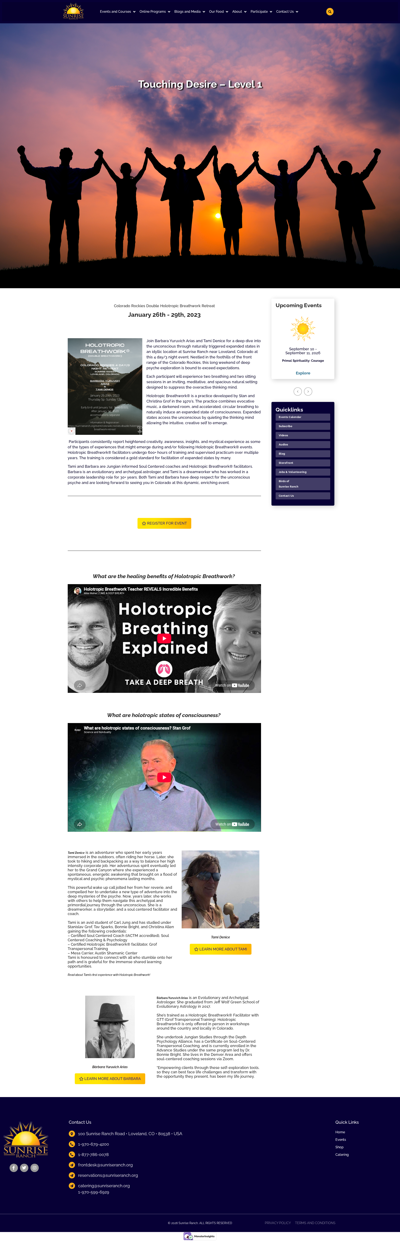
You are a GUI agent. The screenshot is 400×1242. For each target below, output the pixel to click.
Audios (283, 444)
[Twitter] (24, 1168)
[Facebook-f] (14, 1168)
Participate (259, 12)
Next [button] (308, 391)
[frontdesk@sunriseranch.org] (72, 1165)
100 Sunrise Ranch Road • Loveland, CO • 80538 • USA (130, 1133)
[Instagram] (34, 1168)
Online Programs (153, 12)
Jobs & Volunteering (293, 472)
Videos (283, 435)
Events (340, 1139)
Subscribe (285, 426)
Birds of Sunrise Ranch (289, 484)
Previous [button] (298, 391)
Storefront (286, 462)
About (237, 12)
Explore (303, 373)
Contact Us (285, 12)
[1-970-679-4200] (72, 1144)
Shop (339, 1147)
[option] (303, 344)
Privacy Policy (278, 1223)
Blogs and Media (187, 12)
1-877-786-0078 (93, 1154)
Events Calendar (290, 417)
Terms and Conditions (315, 1223)
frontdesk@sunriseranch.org (105, 1164)
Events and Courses (115, 12)
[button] (118, 11)
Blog (282, 453)
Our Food (216, 12)
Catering (342, 1154)
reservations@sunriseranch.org (108, 1175)
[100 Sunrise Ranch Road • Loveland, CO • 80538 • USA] (72, 1134)
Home (340, 1132)
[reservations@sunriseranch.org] (72, 1175)
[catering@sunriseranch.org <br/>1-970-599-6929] (72, 1186)
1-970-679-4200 (93, 1144)
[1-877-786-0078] (72, 1154)
